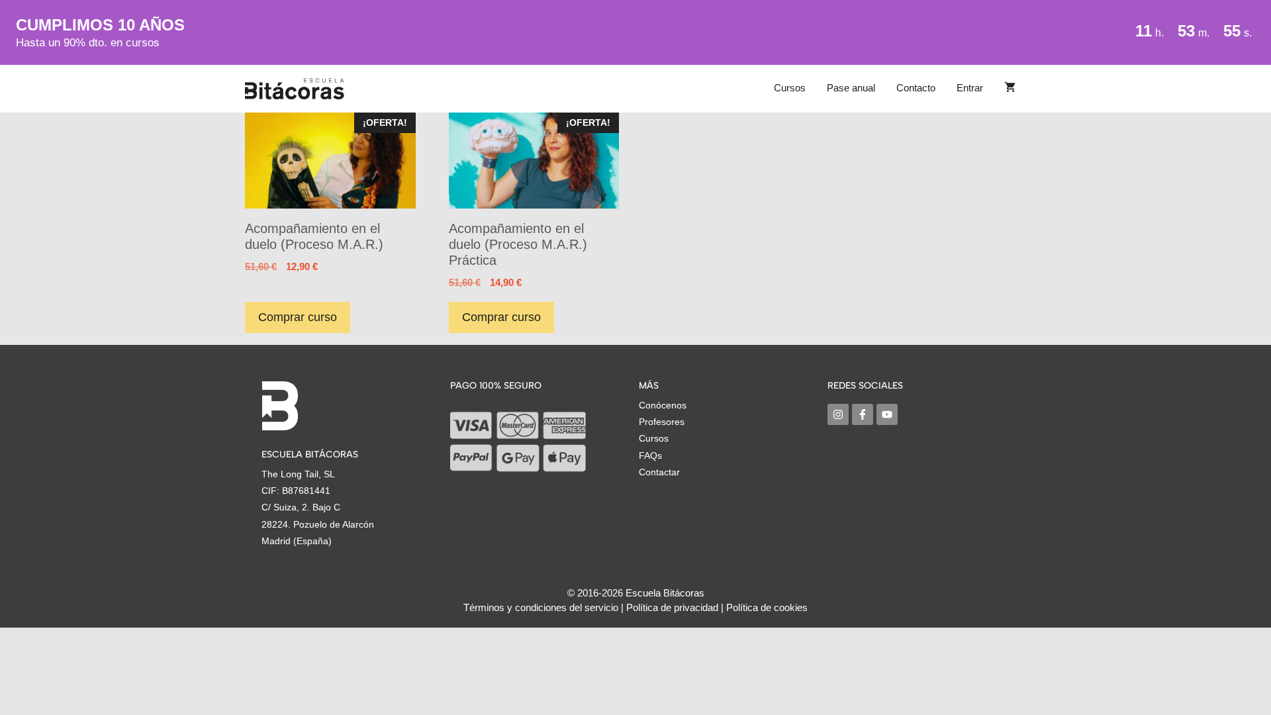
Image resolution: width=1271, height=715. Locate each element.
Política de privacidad (672, 607)
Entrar (970, 87)
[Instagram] (838, 414)
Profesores (661, 421)
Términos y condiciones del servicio (540, 607)
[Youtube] (887, 414)
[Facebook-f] (862, 414)
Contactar (659, 472)
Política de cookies (767, 607)
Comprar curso (297, 317)
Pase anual (851, 87)
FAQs (650, 455)
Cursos (790, 87)
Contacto (915, 87)
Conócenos (662, 405)
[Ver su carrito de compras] (1010, 88)
